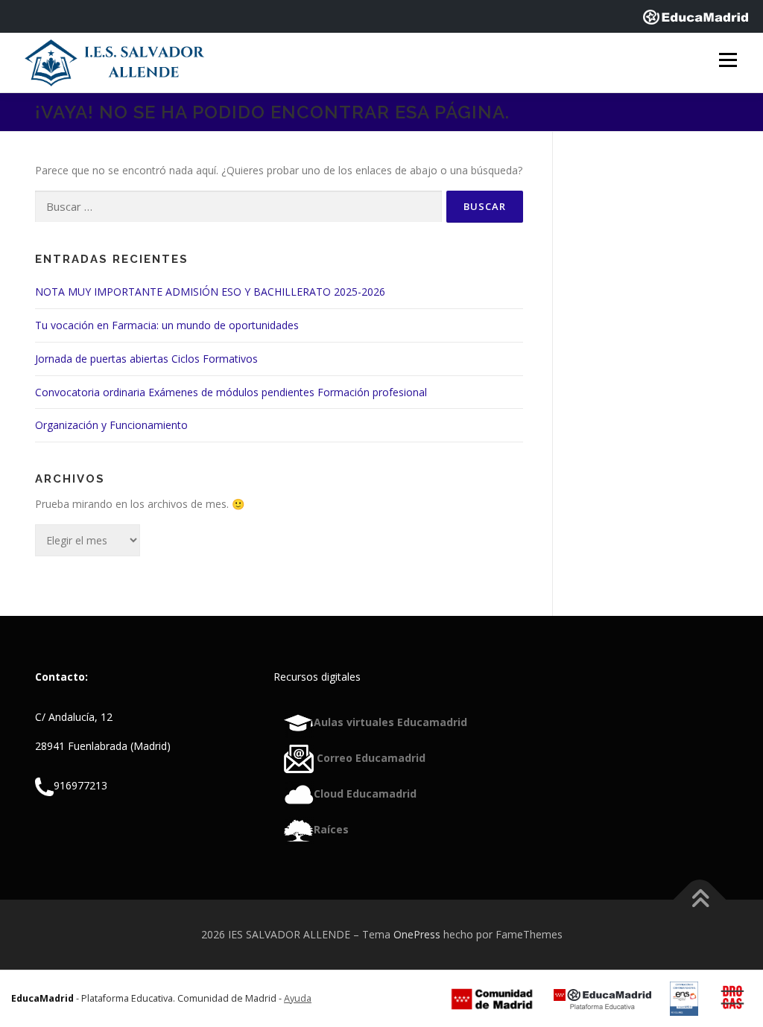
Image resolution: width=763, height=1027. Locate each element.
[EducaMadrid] (695, 16)
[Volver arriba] (700, 899)
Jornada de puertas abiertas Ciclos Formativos (146, 359)
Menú (728, 61)
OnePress (416, 934)
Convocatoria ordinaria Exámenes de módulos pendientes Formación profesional (231, 392)
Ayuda (297, 998)
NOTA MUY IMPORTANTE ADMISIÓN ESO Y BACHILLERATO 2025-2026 (210, 291)
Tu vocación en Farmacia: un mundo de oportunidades (167, 325)
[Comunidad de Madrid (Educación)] (491, 999)
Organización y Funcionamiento (111, 425)
